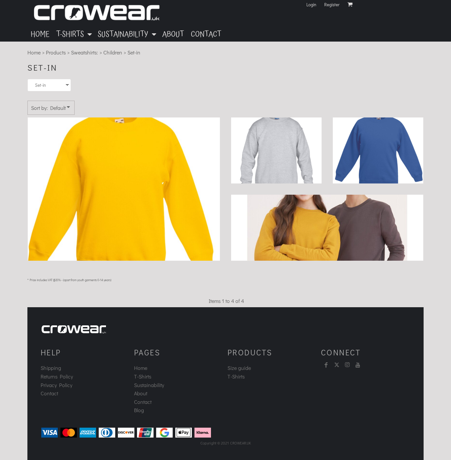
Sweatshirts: (84, 52)
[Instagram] (347, 365)
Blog (139, 410)
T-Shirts (142, 376)
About (140, 393)
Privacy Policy (56, 384)
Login (311, 4)
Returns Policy (57, 376)
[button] (73, 34)
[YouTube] (358, 365)
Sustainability (149, 384)
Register (331, 4)
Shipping (51, 367)
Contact (49, 393)
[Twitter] (336, 365)
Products (56, 52)
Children (112, 52)
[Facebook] (326, 365)
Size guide (239, 367)
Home (34, 52)
